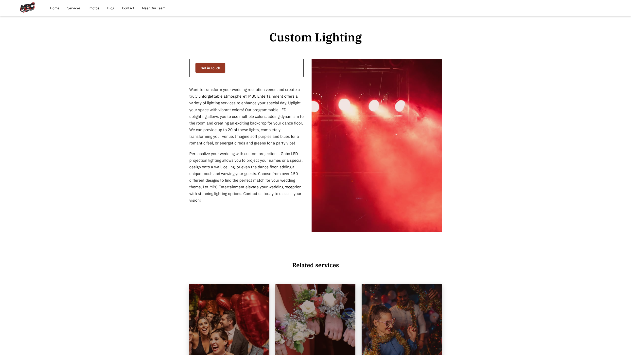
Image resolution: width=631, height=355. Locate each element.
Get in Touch (210, 68)
